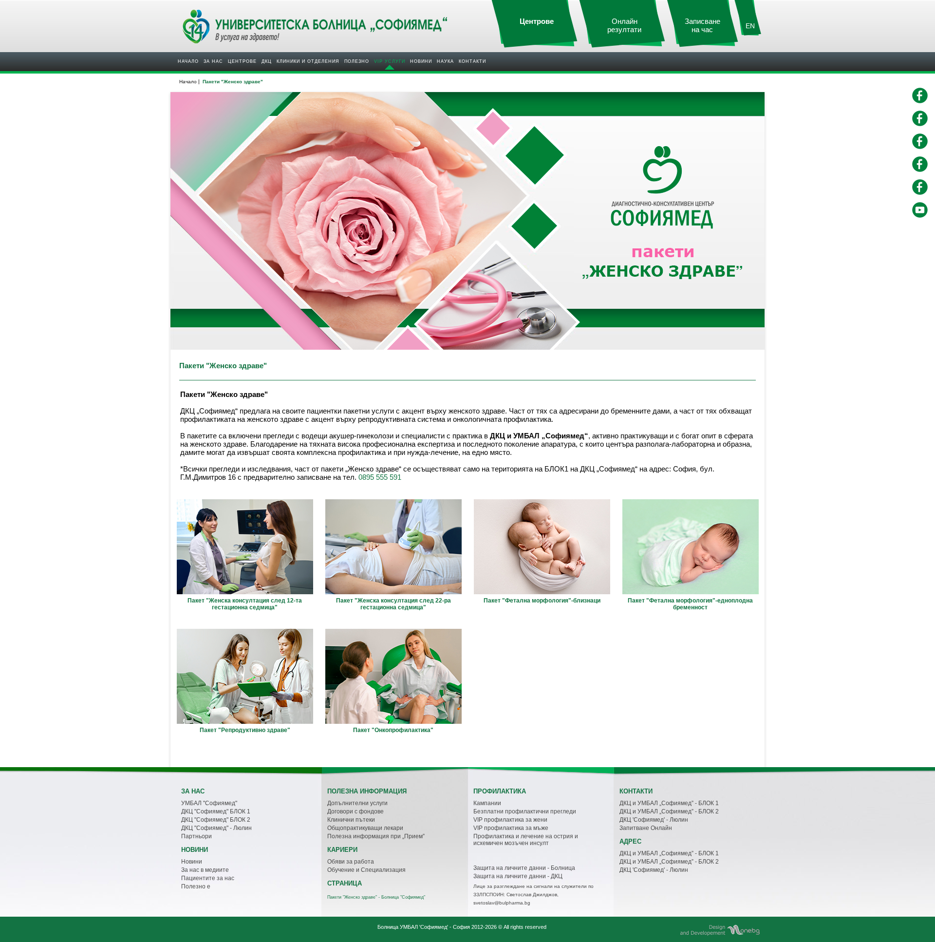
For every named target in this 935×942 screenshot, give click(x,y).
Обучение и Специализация (366, 870)
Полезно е (195, 886)
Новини (421, 61)
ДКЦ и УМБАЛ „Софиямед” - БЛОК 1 (669, 803)
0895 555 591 (379, 477)
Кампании (487, 803)
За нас (213, 61)
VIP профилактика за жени (510, 819)
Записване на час (702, 26)
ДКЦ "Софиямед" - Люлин (216, 828)
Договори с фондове (355, 811)
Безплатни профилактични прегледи (524, 811)
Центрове (242, 61)
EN (750, 26)
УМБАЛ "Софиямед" (209, 803)
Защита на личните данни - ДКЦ (517, 876)
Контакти (472, 61)
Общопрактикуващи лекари (365, 828)
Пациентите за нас (207, 878)
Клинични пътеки (351, 819)
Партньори (196, 836)
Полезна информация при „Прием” (376, 836)
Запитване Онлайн (645, 828)
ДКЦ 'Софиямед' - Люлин (653, 819)
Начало (188, 61)
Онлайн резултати (624, 26)
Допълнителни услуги (357, 803)
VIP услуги (389, 61)
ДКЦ (267, 61)
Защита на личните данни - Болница (524, 868)
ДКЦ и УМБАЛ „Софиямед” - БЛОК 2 (669, 811)
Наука (445, 61)
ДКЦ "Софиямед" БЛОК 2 (215, 819)
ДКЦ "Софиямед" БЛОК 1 (215, 811)
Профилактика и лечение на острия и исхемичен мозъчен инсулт (525, 840)
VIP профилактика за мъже (510, 828)
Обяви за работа (350, 861)
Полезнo (356, 61)
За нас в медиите (205, 870)
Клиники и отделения (308, 61)
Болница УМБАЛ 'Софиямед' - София (423, 927)
